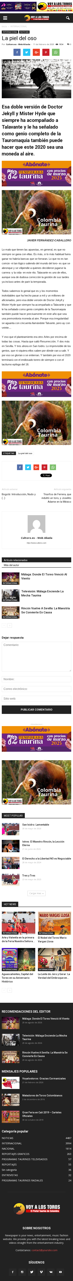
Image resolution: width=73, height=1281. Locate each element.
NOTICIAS (24, 32)
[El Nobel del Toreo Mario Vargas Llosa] (54, 923)
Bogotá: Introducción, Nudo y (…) (19, 496)
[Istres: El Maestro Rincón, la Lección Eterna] (10, 846)
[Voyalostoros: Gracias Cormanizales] (10, 1083)
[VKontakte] (50, 1272)
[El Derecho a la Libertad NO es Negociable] (10, 863)
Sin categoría (9, 1169)
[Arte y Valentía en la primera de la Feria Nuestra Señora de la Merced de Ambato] (18, 923)
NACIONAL (8, 1148)
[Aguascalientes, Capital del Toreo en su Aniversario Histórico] (18, 959)
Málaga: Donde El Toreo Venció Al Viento (45, 1018)
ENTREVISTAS (10, 1175)
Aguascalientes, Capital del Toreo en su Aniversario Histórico (17, 978)
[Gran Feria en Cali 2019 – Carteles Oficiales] (10, 1117)
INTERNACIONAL (10, 32)
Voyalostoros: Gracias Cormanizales (44, 1078)
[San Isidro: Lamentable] (10, 829)
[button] (68, 18)
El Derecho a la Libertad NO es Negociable (46, 858)
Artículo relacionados (15, 560)
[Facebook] (12, 1272)
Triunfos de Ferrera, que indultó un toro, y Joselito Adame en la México (56, 498)
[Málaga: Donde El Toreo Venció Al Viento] (10, 578)
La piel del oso (25, 453)
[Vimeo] (41, 1272)
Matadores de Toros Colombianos (42, 1095)
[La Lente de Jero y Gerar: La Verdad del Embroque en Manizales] (54, 959)
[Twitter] (31, 1272)
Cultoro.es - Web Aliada (18, 44)
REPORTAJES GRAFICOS (15, 1154)
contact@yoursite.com (44, 1250)
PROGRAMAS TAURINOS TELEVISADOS (24, 1159)
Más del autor (11, 565)
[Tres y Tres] (10, 880)
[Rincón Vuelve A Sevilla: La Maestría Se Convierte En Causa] (10, 612)
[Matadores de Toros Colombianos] (10, 1100)
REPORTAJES (9, 1164)
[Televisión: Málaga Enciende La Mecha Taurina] (10, 595)
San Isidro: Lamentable (35, 824)
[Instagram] (22, 1272)
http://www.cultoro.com (36, 543)
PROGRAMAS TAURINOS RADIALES (22, 1180)
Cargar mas (35, 893)
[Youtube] (60, 1272)
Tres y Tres (28, 875)
